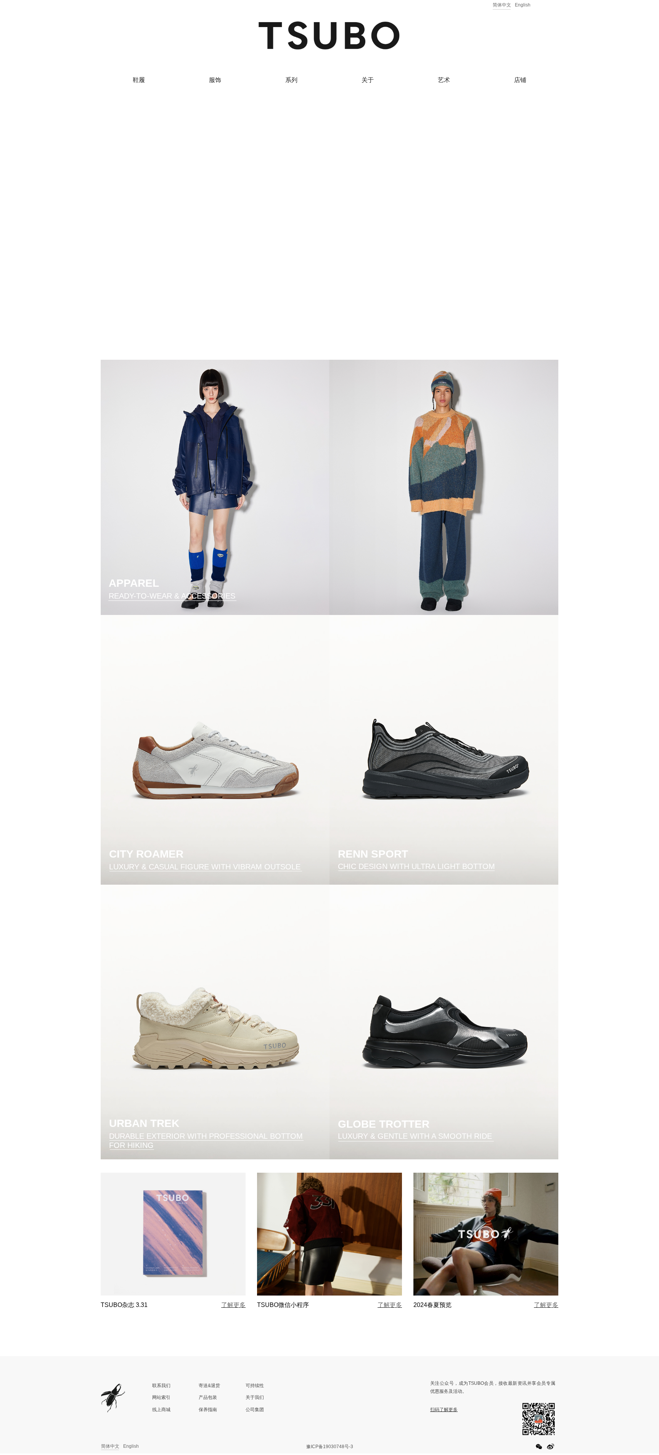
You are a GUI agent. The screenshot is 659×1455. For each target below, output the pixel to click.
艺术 (444, 80)
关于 (368, 80)
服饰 (215, 80)
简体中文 (502, 5)
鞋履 (139, 80)
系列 (291, 80)
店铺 (520, 80)
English (522, 5)
